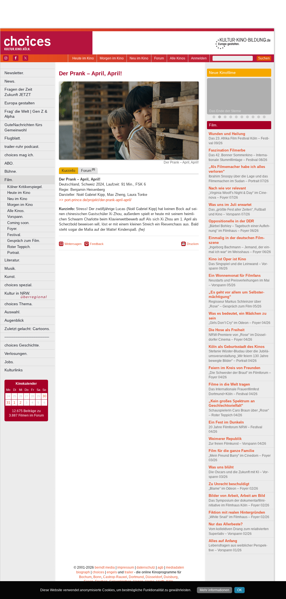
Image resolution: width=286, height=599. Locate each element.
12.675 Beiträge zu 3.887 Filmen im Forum (26, 413)
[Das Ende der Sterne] (219, 118)
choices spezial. (18, 285)
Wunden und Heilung (227, 134)
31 (8, 403)
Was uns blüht (221, 467)
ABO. (9, 163)
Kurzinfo (68, 171)
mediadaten (175, 567)
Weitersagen (73, 244)
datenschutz (146, 567)
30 (44, 396)
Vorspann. (15, 217)
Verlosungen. (16, 353)
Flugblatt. (12, 138)
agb (160, 567)
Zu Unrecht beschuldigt (229, 484)
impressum (125, 567)
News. (9, 81)
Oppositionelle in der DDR (231, 221)
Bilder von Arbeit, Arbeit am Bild (237, 496)
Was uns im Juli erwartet (230, 205)
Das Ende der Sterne (225, 111)
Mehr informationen (214, 590)
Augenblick (14, 320)
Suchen (264, 58)
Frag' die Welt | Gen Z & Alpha (25, 114)
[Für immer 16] (253, 118)
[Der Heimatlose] (264, 118)
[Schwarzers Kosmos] (258, 118)
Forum (159, 58)
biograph (83, 572)
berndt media (105, 567)
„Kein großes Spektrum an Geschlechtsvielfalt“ (232, 403)
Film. (8, 179)
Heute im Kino (83, 58)
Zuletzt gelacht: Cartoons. (27, 328)
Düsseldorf (154, 577)
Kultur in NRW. (17, 293)
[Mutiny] (230, 118)
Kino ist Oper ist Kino (227, 259)
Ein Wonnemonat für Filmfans (235, 275)
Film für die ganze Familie (231, 451)
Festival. (14, 235)
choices (98, 572)
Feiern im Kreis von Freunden (234, 368)
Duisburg (171, 577)
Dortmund (136, 577)
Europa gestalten (19, 103)
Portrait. (13, 253)
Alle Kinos (177, 58)
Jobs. (9, 362)
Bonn (97, 577)
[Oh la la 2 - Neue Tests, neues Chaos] (225, 118)
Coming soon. (18, 223)
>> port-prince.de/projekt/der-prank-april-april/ (95, 200)
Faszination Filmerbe (227, 150)
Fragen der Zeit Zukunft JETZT (30, 92)
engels (112, 572)
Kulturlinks (13, 370)
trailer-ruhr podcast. (21, 146)
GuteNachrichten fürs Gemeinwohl (23, 127)
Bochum (85, 577)
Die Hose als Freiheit (226, 330)
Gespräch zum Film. (23, 241)
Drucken (193, 244)
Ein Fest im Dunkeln (226, 422)
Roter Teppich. (19, 247)
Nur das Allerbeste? (226, 524)
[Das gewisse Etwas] (242, 118)
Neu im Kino (139, 58)
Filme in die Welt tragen (229, 384)
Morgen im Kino (112, 58)
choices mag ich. (19, 155)
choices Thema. (18, 304)
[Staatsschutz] (247, 118)
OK (239, 590)
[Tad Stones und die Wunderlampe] (236, 118)
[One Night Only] (214, 118)
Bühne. (10, 171)
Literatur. (12, 260)
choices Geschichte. (22, 345)
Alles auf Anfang (223, 541)
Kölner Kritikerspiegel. (25, 187)
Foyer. (12, 229)
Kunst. (10, 276)
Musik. (10, 268)
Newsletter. (14, 73)
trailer (129, 572)
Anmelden (199, 58)
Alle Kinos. (16, 211)
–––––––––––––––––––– (26, 337)
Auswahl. (12, 312)
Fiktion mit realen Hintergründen (237, 512)
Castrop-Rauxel (115, 577)
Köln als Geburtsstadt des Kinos (236, 347)
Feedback (97, 244)
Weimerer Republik (225, 439)
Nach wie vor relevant (227, 188)
